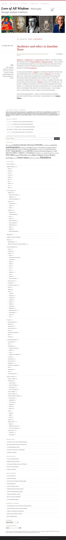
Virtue (9, 291)
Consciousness (11, 341)
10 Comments (60, 54)
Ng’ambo (40, 82)
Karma (9, 287)
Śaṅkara (37, 158)
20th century (9, 145)
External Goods (11, 280)
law (18, 153)
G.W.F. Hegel (10, 151)
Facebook (34, 114)
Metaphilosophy (11, 241)
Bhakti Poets (11, 212)
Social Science (11, 430)
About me (4, 3)
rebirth (29, 155)
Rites (9, 334)
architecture (5, 69)
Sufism (10, 417)
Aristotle (38, 145)
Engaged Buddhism (10, 149)
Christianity (10, 380)
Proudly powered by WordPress (25, 538)
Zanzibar (11, 77)
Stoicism (10, 408)
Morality (9, 289)
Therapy (10, 336)
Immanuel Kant (37, 151)
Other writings (45, 3)
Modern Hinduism (12, 220)
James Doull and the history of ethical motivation (17, 508)
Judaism (10, 419)
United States (23, 158)
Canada (29, 147)
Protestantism (12, 387)
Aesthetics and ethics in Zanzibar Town (37, 48)
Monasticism (10, 326)
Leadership (11, 306)
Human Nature (11, 361)
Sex (9, 185)
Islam (9, 410)
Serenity (10, 314)
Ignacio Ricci (45, 538)
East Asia (10, 201)
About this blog (14, 3)
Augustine (54, 145)
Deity (9, 343)
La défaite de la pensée (46, 61)
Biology (10, 423)
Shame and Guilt (12, 278)
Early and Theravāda (13, 194)
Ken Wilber (13, 153)
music (42, 153)
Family (9, 170)
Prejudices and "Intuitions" (14, 354)
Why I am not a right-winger (12, 466)
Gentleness (11, 297)
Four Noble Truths (41, 149)
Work (9, 187)
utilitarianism (10, 76)
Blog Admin (9, 234)
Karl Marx (11, 70)
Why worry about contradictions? (14, 496)
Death (9, 168)
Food (43, 54)
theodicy (14, 158)
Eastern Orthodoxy (13, 385)
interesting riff (28, 59)
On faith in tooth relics (11, 469)
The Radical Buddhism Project (13, 447)
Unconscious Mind (12, 373)
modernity (11, 72)
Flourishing (10, 283)
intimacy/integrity (46, 151)
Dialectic (10, 350)
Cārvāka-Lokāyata (13, 214)
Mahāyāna (11, 196)
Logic (10, 352)
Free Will (10, 356)
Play (9, 181)
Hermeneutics (11, 358)
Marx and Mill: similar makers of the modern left (23, 132)
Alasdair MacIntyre (28, 145)
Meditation (10, 324)
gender (18, 151)
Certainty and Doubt (13, 348)
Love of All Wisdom (15, 8)
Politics (19, 55)
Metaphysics (10, 363)
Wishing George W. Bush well (13, 461)
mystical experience (48, 153)
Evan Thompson (19, 149)
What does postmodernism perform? (14, 513)
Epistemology (11, 346)
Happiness (11, 272)
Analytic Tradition (11, 378)
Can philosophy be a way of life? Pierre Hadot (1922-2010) (19, 505)
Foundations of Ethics (12, 285)
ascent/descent (46, 145)
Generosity (11, 295)
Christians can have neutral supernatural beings (23, 121)
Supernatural (10, 369)
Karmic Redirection (12, 322)
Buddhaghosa (23, 147)
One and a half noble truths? (13, 458)
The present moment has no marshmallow (16, 449)
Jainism (10, 218)
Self (9, 367)
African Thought (38, 54)
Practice (8, 319)
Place (46, 54)
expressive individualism (30, 149)
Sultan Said (48, 74)
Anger (10, 255)
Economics (11, 432)
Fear (10, 267)
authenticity (11, 69)
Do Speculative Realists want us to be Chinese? (17, 464)
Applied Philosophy (11, 166)
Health (9, 177)
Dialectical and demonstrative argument (15, 488)
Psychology (11, 434)
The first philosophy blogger (13, 499)
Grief (10, 270)
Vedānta (10, 229)
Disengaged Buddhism (51, 147)
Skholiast (19, 59)
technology (9, 158)
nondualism (56, 153)
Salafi (10, 415)
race (25, 155)
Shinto (10, 207)
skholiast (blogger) (6, 74)
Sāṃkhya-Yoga (12, 224)
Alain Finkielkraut (9, 67)
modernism (6, 72)
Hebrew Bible (24, 151)
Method (8, 239)
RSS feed (8, 116)
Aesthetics (30, 54)
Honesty (10, 301)
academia (16, 145)
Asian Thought (10, 190)
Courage (11, 293)
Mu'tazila (11, 413)
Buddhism (10, 192)
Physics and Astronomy (14, 428)
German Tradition (11, 393)
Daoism (10, 205)
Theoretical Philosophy (11, 339)
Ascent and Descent (11, 475)
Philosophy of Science (13, 426)
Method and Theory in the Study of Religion (17, 244)
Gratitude (11, 299)
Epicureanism (12, 398)
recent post (39, 59)
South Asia (10, 210)
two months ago (33, 68)
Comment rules (34, 3)
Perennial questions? (11, 483)
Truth (9, 371)
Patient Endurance (13, 310)
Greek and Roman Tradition (14, 395)
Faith (10, 265)
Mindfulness (11, 308)
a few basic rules (38, 112)
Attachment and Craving (14, 257)
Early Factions (12, 382)
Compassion (11, 259)
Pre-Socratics (12, 402)
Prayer (9, 330)
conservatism (41, 147)
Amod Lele (24, 54)
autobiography (13, 147)
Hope (10, 274)
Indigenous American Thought (13, 237)
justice (52, 151)
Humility (10, 304)
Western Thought (10, 376)
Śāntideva (45, 157)
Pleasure (11, 276)
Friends (9, 175)
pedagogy (17, 155)
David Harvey (6, 70)
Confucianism (12, 203)
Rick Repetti (9, 129)
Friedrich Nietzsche (50, 149)
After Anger (24, 3)
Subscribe (57, 138)
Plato (22, 155)
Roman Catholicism (13, 389)
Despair (10, 261)
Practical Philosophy (11, 246)
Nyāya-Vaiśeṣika (12, 222)
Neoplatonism (12, 400)
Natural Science (11, 421)
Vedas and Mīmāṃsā (13, 231)
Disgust (10, 263)
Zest (10, 316)
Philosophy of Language (13, 365)
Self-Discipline (12, 312)
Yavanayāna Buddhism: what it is (14, 494)
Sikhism (10, 227)
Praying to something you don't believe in (15, 511)
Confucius (34, 147)
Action (9, 249)
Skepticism (11, 404)
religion (34, 155)
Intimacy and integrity (11, 478)
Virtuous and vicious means (13, 486)
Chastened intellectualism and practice (15, 491)
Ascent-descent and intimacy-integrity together (16, 481)
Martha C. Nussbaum (27, 153)
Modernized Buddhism (13, 199)
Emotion (9, 253)
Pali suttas (10, 155)
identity (29, 151)
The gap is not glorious (11, 452)
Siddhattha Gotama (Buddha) (46, 155)
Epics (10, 216)
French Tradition (11, 391)
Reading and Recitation (13, 332)
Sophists (11, 406)
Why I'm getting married (12, 516)
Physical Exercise (11, 328)
